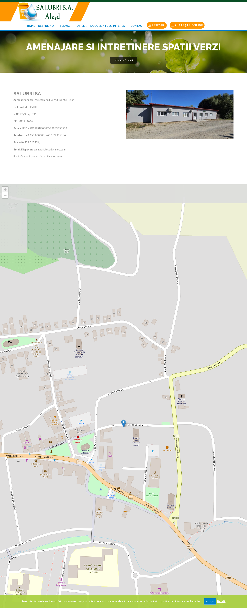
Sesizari (158, 25)
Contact (137, 25)
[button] (123, 423)
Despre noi (46, 25)
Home (31, 25)
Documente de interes (108, 25)
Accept (210, 601)
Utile (81, 25)
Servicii (66, 25)
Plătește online (188, 25)
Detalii (221, 601)
